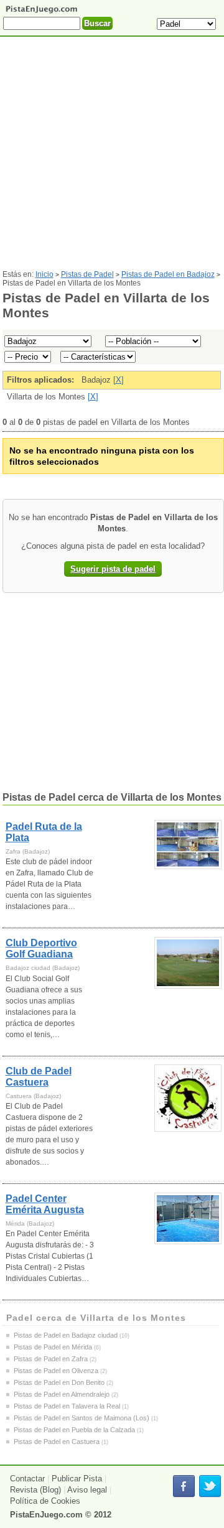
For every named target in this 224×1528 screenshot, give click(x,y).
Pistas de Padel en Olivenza (56, 1370)
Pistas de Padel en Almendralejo (62, 1394)
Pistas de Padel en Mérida (53, 1347)
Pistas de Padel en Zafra (51, 1359)
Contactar (27, 1478)
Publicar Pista (77, 1478)
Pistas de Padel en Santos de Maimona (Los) (81, 1418)
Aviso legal (87, 1489)
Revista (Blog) (35, 1489)
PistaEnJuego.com (46, 1514)
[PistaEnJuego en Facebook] (183, 1486)
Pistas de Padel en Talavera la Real (67, 1406)
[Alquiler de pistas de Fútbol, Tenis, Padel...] (41, 12)
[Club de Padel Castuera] (188, 1098)
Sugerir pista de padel (113, 569)
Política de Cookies (45, 1501)
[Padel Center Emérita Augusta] (188, 1218)
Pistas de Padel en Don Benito (59, 1382)
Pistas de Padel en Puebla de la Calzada (74, 1429)
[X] (118, 379)
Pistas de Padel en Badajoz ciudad (66, 1335)
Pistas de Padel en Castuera (57, 1441)
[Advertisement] (112, 158)
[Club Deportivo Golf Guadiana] (188, 963)
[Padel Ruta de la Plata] (188, 845)
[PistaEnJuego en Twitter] (210, 1486)
